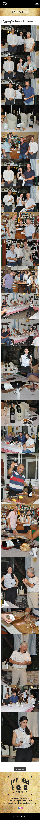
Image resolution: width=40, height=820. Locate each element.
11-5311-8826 (25, 798)
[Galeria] (20, 38)
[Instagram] (21, 808)
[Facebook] (19, 808)
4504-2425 (15, 798)
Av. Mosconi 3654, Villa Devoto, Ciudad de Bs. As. (20, 803)
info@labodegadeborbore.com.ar (20, 800)
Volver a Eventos (20, 769)
